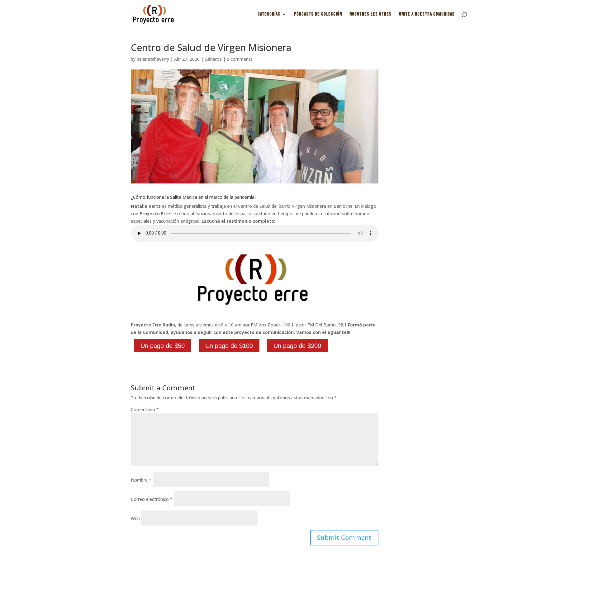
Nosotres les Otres (370, 14)
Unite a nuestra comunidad (427, 14)
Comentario (145, 409)
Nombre (141, 480)
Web (135, 518)
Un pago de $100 (229, 345)
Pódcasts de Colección (318, 14)
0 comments (240, 59)
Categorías (269, 14)
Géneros (213, 59)
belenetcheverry (153, 59)
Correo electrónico (152, 499)
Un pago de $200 (297, 345)
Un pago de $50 (162, 345)
